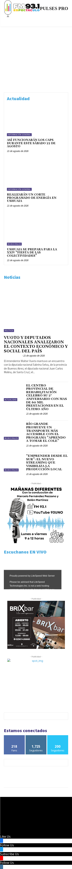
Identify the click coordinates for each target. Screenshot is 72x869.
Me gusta (14, 736)
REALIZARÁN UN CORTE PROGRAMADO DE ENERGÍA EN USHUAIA (31, 198)
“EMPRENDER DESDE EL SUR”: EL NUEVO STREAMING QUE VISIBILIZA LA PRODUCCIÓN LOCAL (47, 462)
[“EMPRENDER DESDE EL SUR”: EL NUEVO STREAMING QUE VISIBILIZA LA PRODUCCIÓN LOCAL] (13, 462)
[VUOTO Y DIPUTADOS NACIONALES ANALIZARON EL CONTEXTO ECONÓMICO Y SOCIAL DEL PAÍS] (36, 308)
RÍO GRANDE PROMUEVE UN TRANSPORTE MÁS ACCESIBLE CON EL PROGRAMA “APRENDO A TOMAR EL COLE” (46, 432)
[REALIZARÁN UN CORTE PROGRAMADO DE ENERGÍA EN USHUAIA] (36, 175)
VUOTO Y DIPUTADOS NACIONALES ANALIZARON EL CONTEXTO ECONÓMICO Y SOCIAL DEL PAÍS (36, 344)
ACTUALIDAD (11, 399)
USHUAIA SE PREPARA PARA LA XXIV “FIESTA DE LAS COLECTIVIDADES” (32, 253)
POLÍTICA (9, 330)
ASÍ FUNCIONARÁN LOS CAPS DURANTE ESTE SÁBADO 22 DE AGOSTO (31, 143)
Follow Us (7, 845)
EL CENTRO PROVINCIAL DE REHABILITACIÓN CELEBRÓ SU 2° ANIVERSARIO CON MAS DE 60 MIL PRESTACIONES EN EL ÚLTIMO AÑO (46, 397)
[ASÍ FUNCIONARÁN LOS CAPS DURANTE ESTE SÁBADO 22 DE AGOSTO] (36, 120)
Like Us (5, 836)
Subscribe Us (9, 854)
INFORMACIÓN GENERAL (19, 134)
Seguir (36, 736)
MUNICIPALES (14, 244)
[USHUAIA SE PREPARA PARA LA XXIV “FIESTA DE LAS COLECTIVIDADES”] (36, 229)
